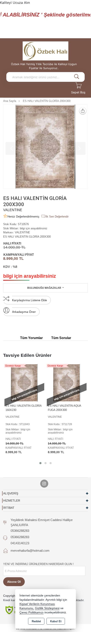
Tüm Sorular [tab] (61, 338)
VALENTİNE (22, 232)
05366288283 (20, 530)
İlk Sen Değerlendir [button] (57, 216)
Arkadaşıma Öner (24, 311)
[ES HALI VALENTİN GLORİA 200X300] (45, 147)
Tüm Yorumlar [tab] (31, 338)
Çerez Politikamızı (31, 612)
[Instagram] (44, 483)
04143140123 (20, 543)
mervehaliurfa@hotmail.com (30, 550)
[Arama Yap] (76, 77)
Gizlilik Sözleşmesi (47, 608)
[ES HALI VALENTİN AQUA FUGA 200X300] (66, 382)
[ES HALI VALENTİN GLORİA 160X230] (24, 382)
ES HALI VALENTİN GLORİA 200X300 (27, 236)
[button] (40, 463)
